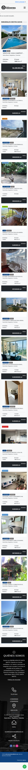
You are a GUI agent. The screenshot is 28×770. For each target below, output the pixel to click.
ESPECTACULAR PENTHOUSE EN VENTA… (12, 364)
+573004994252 (14, 699)
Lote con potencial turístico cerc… (12, 188)
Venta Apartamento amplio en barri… (13, 540)
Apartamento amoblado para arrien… (13, 320)
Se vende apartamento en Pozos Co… (12, 276)
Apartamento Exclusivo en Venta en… (13, 628)
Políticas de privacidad (14, 679)
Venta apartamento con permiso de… (12, 144)
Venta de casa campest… (13, 53)
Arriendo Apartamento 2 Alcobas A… (12, 100)
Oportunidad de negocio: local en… (12, 452)
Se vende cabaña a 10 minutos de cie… (12, 584)
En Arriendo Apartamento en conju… (12, 408)
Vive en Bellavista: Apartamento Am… (12, 496)
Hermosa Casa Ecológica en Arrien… (12, 232)
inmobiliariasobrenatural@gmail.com (14, 731)
